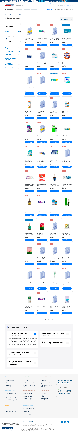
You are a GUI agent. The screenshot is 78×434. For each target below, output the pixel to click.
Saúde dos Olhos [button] (9, 385)
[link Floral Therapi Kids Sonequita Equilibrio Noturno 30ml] (30, 129)
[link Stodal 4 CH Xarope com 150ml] (30, 104)
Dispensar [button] (10, 428)
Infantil (25, 376)
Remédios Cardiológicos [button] (10, 380)
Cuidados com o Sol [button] (45, 380)
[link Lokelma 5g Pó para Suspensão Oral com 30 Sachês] (55, 251)
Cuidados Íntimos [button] (44, 398)
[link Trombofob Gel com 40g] (42, 31)
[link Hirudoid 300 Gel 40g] (42, 299)
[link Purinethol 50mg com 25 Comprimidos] (67, 275)
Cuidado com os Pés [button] (27, 399)
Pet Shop (8, 405)
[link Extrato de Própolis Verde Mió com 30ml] (67, 202)
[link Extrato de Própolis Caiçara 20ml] (30, 299)
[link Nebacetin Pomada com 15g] (30, 56)
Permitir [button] (4, 428)
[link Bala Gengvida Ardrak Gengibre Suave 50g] (30, 251)
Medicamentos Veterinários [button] (11, 411)
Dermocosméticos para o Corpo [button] (47, 382)
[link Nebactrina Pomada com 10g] (67, 177)
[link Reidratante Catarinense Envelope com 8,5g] (67, 31)
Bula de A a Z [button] (8, 386)
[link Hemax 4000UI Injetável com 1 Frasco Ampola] (42, 80)
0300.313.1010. (65, 394)
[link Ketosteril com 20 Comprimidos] (42, 104)
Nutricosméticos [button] (44, 383)
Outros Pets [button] (8, 413)
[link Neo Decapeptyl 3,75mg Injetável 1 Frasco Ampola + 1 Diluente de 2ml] (30, 275)
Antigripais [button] (8, 383)
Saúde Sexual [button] (44, 399)
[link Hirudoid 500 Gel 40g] (42, 202)
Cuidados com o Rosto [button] (27, 395)
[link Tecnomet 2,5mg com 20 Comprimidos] (55, 299)
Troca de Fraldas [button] (26, 380)
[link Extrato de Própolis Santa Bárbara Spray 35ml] (30, 202)
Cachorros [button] (8, 408)
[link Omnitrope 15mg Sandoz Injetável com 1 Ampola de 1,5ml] (55, 104)
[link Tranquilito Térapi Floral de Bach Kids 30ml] (30, 153)
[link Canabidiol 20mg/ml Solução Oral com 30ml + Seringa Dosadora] (42, 275)
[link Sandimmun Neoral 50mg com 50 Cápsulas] (42, 251)
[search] (33, 5)
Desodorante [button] (43, 393)
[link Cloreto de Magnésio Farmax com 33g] (67, 299)
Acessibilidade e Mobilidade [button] (11, 399)
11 (52, 319)
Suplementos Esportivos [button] (28, 409)
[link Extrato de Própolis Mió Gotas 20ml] (55, 129)
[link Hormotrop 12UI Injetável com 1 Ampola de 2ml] (42, 56)
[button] (7, 431)
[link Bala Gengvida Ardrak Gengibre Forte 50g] (42, 226)
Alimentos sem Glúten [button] (27, 414)
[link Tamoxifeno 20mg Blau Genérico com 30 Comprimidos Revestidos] (42, 129)
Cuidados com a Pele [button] (27, 393)
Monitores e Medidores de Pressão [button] (11, 395)
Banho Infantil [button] (26, 383)
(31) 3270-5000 (65, 390)
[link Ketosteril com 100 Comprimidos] (67, 251)
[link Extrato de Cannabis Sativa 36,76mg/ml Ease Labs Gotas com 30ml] (55, 226)
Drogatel (66, 387)
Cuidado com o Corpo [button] (27, 396)
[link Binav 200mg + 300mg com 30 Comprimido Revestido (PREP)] (30, 80)
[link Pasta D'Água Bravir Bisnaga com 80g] (55, 275)
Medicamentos (12, 14)
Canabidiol (17, 354)
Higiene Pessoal (45, 390)
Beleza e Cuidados (28, 390)
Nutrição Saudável (28, 405)
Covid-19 (22, 421)
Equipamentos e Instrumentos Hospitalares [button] (11, 401)
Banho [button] (42, 396)
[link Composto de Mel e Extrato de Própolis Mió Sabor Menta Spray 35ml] (30, 226)
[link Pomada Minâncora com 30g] (67, 56)
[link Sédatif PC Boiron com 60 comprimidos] (67, 80)
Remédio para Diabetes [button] (10, 378)
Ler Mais (53, 20)
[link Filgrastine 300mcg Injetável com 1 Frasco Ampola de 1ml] (67, 153)
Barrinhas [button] (25, 413)
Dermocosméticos (46, 376)
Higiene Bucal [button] (44, 395)
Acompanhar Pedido (59, 9)
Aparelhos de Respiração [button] (11, 393)
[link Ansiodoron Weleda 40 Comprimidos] (55, 56)
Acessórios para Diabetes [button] (11, 397)
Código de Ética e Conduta (29, 421)
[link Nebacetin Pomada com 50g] (55, 153)
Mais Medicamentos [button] (10, 382)
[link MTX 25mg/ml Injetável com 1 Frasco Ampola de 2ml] (55, 31)
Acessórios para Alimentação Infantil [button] (29, 386)
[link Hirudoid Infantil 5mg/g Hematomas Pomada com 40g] (30, 177)
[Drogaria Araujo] (9, 5)
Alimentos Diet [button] (26, 411)
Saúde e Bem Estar (10, 390)
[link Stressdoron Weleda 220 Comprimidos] (55, 202)
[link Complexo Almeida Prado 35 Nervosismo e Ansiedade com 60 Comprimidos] (67, 226)
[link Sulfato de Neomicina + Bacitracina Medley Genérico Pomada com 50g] (55, 80)
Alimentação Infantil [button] (27, 378)
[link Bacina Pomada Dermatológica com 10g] (42, 153)
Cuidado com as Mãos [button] (27, 398)
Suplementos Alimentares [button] (28, 408)
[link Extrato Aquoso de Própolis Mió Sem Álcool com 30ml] (55, 177)
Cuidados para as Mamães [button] (28, 382)
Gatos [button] (7, 409)
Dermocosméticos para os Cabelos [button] (46, 386)
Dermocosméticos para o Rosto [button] (47, 378)
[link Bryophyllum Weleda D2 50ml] (67, 104)
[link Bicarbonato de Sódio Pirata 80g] (42, 177)
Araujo (8, 14)
